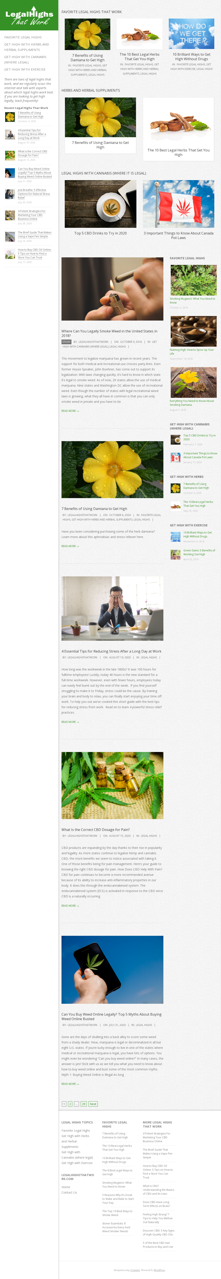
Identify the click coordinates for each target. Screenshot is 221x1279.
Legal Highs (96, 75)
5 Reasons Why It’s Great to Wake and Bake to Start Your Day (118, 1199)
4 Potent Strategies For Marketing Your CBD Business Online (32, 215)
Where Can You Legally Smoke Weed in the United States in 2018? (109, 333)
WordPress (159, 1270)
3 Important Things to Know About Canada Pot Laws (178, 235)
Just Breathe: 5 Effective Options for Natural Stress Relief (34, 194)
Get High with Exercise (25, 69)
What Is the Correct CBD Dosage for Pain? (32, 153)
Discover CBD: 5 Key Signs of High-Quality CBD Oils (158, 1232)
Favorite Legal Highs (23, 37)
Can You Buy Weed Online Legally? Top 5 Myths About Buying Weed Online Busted (35, 172)
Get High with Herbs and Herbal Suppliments (26, 47)
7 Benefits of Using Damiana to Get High (30, 114)
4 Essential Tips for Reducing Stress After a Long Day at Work (32, 134)
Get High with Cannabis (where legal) (25, 59)
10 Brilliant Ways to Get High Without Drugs (191, 56)
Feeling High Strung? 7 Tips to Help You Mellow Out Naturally (157, 1218)
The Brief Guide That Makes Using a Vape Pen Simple (34, 234)
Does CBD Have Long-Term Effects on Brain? (156, 1204)
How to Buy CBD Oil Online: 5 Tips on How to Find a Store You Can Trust (34, 253)
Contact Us (69, 1192)
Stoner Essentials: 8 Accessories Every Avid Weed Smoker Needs (116, 1227)
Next (93, 1104)
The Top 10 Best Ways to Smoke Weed (117, 1213)
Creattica (135, 1270)
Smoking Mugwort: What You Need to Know (117, 1184)
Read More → (70, 411)
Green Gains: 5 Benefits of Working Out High (199, 552)
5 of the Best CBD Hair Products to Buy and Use (158, 1245)
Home (66, 1187)
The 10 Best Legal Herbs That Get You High (139, 56)
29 (83, 1104)
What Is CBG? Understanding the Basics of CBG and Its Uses (158, 1190)
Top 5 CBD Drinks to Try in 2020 (100, 233)
